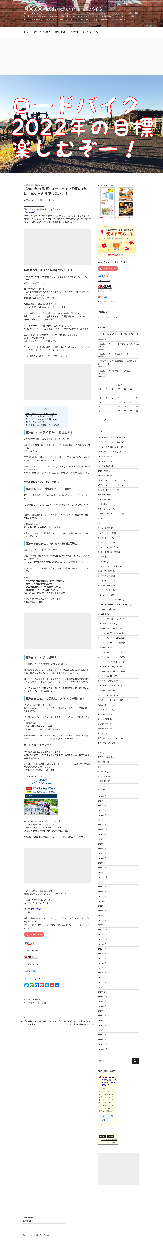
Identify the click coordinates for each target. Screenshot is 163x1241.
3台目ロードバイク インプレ (109, 485)
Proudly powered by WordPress (36, 1235)
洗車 (99, 748)
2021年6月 (102, 958)
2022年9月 (102, 887)
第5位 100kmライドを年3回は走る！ (41, 413)
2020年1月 (102, 1040)
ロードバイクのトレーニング (109, 657)
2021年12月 (102, 930)
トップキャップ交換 (106, 576)
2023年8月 (102, 834)
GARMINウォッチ (105, 509)
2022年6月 (102, 901)
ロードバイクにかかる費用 (108, 628)
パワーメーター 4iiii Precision (109, 600)
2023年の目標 (103, 476)
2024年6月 (102, 806)
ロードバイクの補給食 (107, 681)
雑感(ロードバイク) (105, 776)
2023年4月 (102, 853)
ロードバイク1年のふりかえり (110, 619)
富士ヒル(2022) (104, 709)
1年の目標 (31, 1003)
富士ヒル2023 (103, 714)
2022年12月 (102, 873)
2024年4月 (102, 810)
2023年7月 (102, 839)
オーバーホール (104, 538)
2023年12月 (102, 830)
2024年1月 (102, 825)
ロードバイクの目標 (34, 999)
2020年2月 (102, 1035)
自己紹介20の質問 (105, 757)
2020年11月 (102, 992)
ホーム (26, 32)
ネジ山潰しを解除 (105, 585)
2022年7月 (102, 896)
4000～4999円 (108, 1103)
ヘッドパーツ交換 (105, 609)
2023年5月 (102, 849)
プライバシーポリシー (92, 32)
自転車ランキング (31, 964)
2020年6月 (102, 1016)
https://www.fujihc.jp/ (33, 776)
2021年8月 (102, 949)
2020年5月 (102, 1020)
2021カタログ (103, 461)
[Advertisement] (81, 55)
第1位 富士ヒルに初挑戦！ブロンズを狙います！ (46, 425)
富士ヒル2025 (103, 724)
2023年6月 (102, 844)
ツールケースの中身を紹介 (108, 566)
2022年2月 (102, 920)
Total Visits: (28, 1217)
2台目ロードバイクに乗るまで (110, 480)
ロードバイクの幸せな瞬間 (108, 667)
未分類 (100, 733)
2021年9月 (102, 944)
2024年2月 (102, 820)
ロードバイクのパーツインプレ (110, 662)
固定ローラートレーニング (108, 700)
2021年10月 (102, 939)
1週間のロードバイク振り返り (110, 452)
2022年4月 (102, 911)
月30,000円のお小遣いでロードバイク (63, 9)
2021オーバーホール (106, 456)
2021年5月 (102, 963)
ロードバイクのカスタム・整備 (110, 643)
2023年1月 (102, 868)
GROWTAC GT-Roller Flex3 (109, 514)
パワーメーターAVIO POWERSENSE (112, 605)
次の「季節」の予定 (106, 743)
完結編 (100, 705)
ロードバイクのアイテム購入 (109, 638)
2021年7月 (102, 954)
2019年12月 (102, 1044)
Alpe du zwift (103, 495)
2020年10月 (102, 997)
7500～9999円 (108, 1108)
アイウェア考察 (104, 528)
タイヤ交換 (102, 561)
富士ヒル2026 (103, 729)
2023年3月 (102, 858)
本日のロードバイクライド (108, 738)
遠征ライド (102, 772)
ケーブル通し (103, 557)
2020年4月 (102, 1025)
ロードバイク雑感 (40, 1003)
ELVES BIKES (103, 499)
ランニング (102, 614)
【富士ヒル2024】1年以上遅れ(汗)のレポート (116, 354)
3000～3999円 (108, 1100)
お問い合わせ (60, 32)
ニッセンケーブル (105, 581)
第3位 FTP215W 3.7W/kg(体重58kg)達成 (42, 419)
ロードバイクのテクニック (108, 652)
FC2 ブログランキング (34, 979)
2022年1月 (102, 925)
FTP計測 (101, 504)
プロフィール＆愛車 (42, 32)
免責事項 (74, 32)
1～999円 (106, 1092)
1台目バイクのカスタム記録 (109, 442)
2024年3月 (102, 815)
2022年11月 (102, 877)
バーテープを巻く (105, 590)
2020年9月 (102, 1001)
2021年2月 (102, 978)
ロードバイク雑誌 (105, 690)
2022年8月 (102, 892)
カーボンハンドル (105, 542)
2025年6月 (102, 801)
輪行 (99, 767)
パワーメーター (104, 595)
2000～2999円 (108, 1097)
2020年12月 (102, 987)
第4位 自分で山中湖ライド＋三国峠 (40, 416)
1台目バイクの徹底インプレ (109, 447)
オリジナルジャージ (106, 533)
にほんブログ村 (31, 950)
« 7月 (106, 420)
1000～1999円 (108, 1094)
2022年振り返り (104, 466)
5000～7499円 (108, 1105)
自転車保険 (102, 762)
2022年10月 (102, 882)
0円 (104, 1089)
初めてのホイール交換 (107, 695)
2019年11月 (102, 1049)
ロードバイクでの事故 (107, 624)
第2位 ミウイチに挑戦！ (35, 422)
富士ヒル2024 (103, 719)
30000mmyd (42, 185)
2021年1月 (102, 982)
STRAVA (101, 519)
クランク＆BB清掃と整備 (108, 552)
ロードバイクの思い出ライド (109, 671)
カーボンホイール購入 (107, 547)
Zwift (99, 523)
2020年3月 (102, 1030)
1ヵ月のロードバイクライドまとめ (111, 437)
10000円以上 (107, 1111)
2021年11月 (102, 935)
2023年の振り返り (105, 471)
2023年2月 (102, 863)
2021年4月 (102, 968)
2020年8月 (102, 1006)
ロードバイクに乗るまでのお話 (110, 633)
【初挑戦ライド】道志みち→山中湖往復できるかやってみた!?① (57, 505)
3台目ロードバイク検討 (107, 490)
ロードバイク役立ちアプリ (108, 686)
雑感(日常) (102, 781)
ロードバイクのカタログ (107, 647)
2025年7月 (102, 796)
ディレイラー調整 (105, 571)
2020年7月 (102, 1011)
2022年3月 (102, 916)
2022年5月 (102, 906)
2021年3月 (102, 973)
